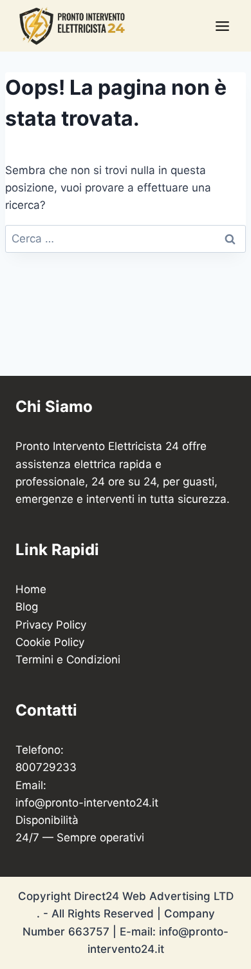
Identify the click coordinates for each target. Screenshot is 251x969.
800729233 (46, 767)
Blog (26, 606)
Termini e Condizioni (67, 659)
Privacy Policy (50, 624)
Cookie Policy (49, 642)
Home (30, 589)
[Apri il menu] (222, 25)
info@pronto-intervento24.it (86, 802)
